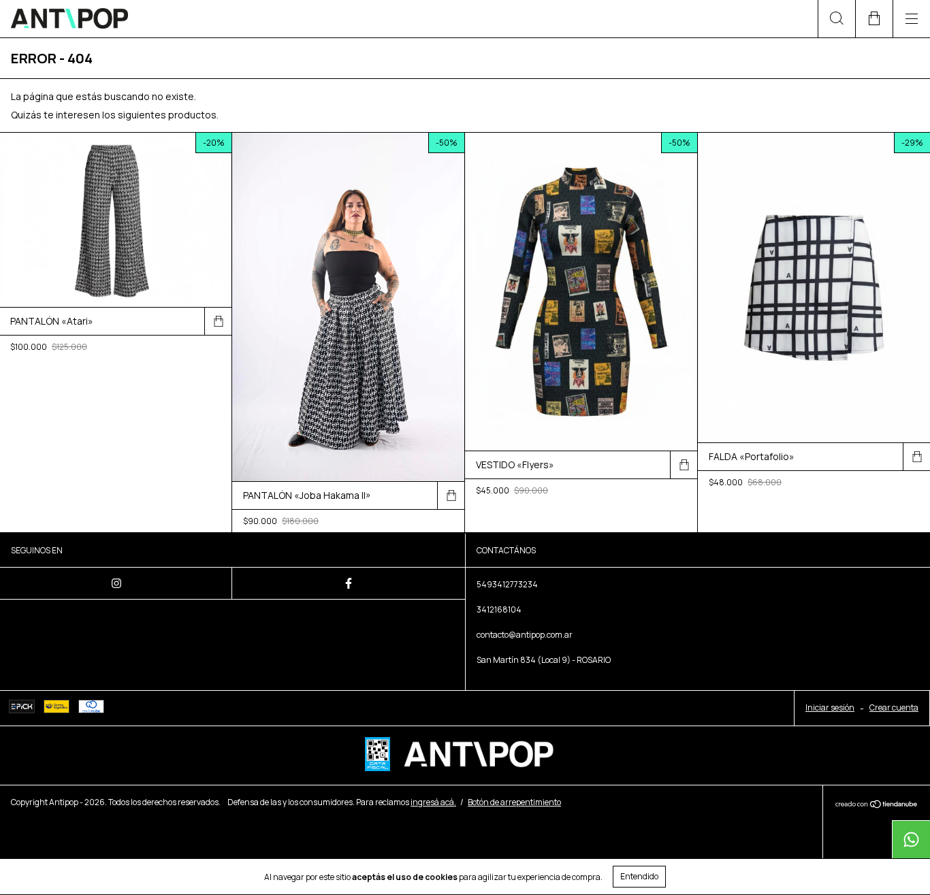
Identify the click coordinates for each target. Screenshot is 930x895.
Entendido (639, 876)
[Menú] (911, 18)
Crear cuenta (893, 707)
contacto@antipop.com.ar (525, 634)
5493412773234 (507, 584)
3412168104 (499, 609)
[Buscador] (836, 18)
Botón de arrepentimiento (514, 802)
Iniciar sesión (829, 707)
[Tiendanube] (876, 804)
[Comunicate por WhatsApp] (911, 839)
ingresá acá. (433, 802)
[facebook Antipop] (348, 583)
